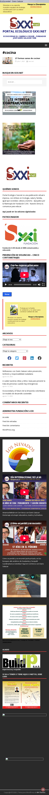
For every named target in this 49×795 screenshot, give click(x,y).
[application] (24, 275)
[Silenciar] (39, 284)
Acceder (6, 417)
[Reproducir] (6, 284)
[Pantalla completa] (43, 284)
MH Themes (41, 792)
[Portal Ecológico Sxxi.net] (24, 12)
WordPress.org (9, 430)
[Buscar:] (24, 82)
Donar (7, 294)
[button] (45, 45)
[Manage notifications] (43, 789)
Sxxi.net (31, 61)
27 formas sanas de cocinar (27, 58)
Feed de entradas (10, 421)
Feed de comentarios (11, 425)
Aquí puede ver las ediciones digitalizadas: (19, 211)
